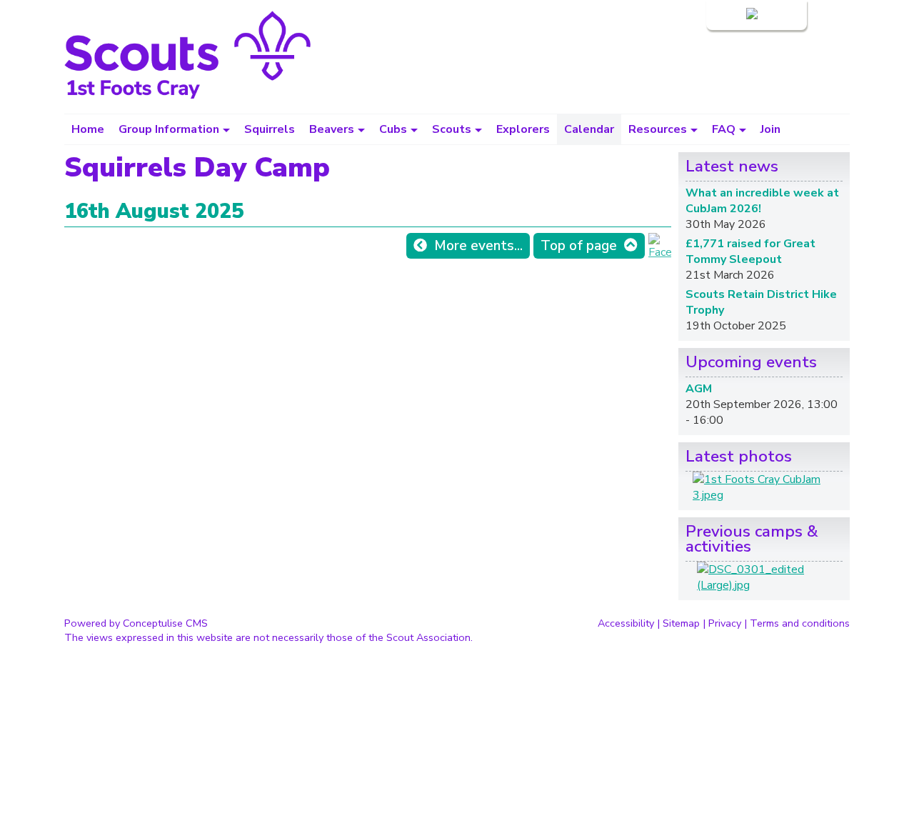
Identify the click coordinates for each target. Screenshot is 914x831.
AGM (699, 389)
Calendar (589, 129)
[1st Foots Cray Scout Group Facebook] (659, 252)
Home (87, 129)
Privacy (724, 623)
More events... (478, 246)
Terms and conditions (800, 623)
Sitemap (681, 623)
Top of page (579, 246)
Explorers (523, 129)
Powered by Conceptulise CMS (136, 623)
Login (729, 15)
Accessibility (626, 623)
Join (770, 129)
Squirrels (269, 129)
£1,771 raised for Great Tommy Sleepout (750, 251)
